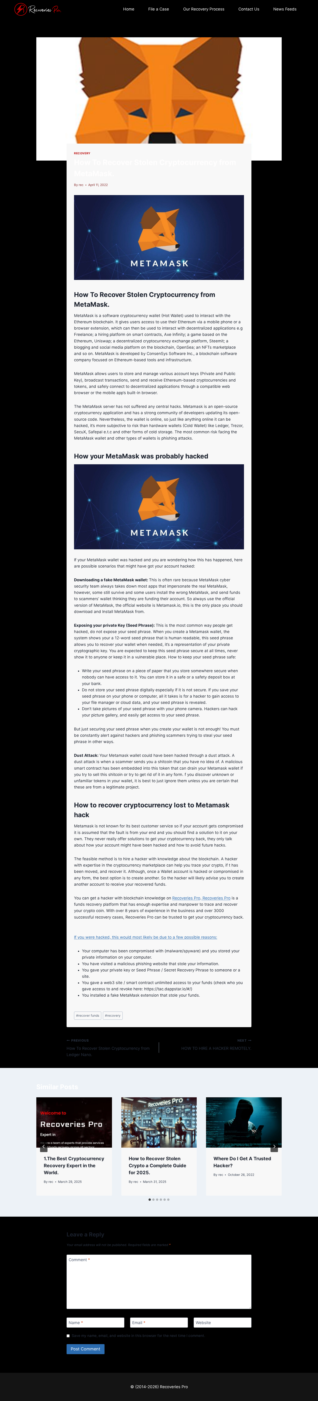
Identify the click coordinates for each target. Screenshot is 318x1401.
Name (76, 1322)
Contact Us (248, 9)
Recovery (82, 153)
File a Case (158, 9)
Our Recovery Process (203, 9)
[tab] (150, 1199)
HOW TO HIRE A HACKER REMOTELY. (216, 1045)
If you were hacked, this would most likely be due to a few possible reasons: (145, 937)
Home (128, 9)
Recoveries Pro (186, 898)
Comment (79, 1259)
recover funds (87, 1015)
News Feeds (285, 9)
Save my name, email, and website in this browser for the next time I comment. (138, 1335)
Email (138, 1322)
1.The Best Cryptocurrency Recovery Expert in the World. (74, 1165)
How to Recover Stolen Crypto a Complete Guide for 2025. (157, 1165)
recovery (113, 1015)
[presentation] (74, 1122)
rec (81, 185)
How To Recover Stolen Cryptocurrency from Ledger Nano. (108, 1048)
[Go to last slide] (43, 1146)
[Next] (274, 1146)
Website (203, 1322)
